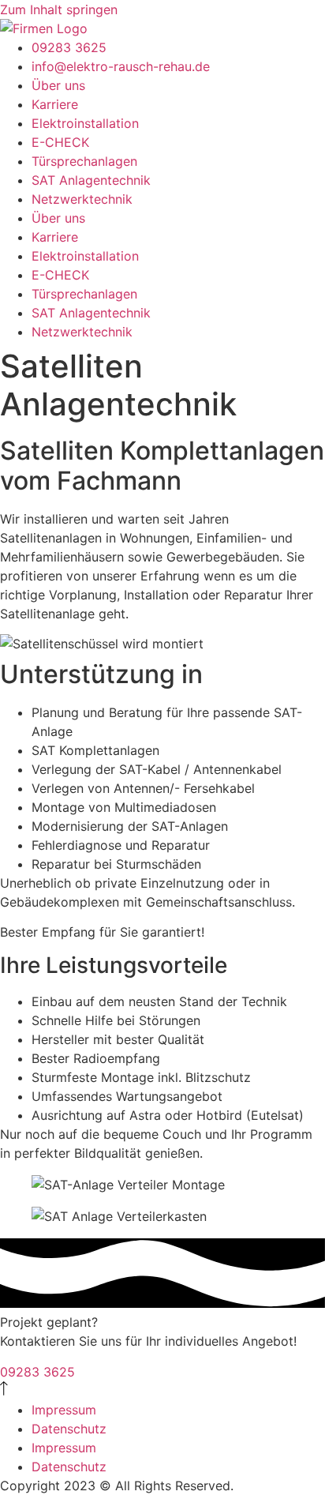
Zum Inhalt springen (59, 9)
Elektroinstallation (85, 123)
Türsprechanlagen (84, 161)
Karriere (55, 104)
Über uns (58, 85)
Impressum (64, 1410)
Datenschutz (69, 1429)
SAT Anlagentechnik (91, 180)
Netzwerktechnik (82, 199)
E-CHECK (60, 142)
